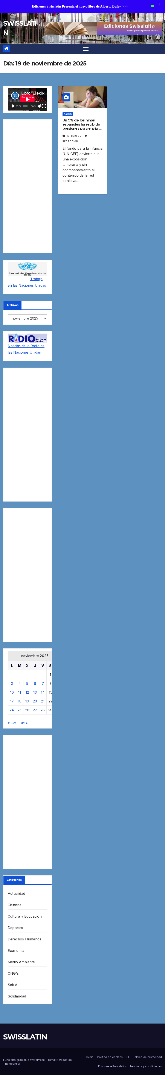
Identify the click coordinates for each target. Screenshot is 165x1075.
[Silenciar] (39, 106)
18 (19, 701)
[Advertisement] (27, 186)
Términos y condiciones (146, 1066)
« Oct (12, 723)
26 (27, 710)
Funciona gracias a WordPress (24, 1059)
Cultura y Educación (25, 916)
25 (19, 710)
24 (12, 710)
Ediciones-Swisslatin (112, 1066)
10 (12, 692)
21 (42, 701)
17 (12, 701)
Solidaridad (17, 996)
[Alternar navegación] (86, 48)
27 (35, 710)
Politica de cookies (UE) (113, 1057)
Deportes (15, 928)
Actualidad (16, 893)
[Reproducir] (13, 106)
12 (27, 692)
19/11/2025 (74, 136)
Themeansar (11, 1063)
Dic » (24, 723)
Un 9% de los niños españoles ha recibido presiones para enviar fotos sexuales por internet (81, 128)
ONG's (13, 973)
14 (43, 692)
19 (27, 701)
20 (35, 701)
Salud (12, 985)
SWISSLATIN (25, 1036)
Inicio (89, 1057)
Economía (16, 950)
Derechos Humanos (24, 939)
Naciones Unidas (32, 285)
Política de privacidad (147, 1057)
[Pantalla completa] (44, 106)
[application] (27, 99)
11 (19, 692)
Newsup (62, 1059)
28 (43, 710)
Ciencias (14, 905)
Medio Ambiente (21, 962)
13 (35, 692)
